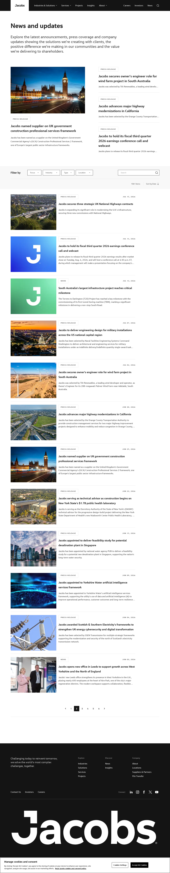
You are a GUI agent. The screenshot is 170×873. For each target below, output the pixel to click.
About (135, 763)
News (107, 763)
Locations (136, 767)
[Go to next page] (104, 708)
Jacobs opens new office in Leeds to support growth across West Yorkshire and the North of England (96, 669)
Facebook (144, 792)
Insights (108, 767)
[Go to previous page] (65, 708)
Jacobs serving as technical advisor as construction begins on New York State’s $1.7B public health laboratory (94, 501)
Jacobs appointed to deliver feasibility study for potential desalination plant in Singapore (92, 543)
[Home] (20, 5)
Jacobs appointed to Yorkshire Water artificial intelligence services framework (92, 585)
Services (82, 772)
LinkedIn (131, 792)
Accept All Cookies (139, 865)
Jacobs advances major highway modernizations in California (94, 414)
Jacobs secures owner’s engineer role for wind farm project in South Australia (94, 374)
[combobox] (34, 172)
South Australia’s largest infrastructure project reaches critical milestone (95, 290)
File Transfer (138, 776)
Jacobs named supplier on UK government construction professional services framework (91, 459)
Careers (41, 792)
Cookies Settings (120, 865)
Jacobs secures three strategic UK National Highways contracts (95, 204)
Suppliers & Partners (141, 772)
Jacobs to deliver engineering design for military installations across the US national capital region (95, 332)
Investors (29, 792)
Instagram (137, 792)
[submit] (156, 172)
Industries (82, 763)
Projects (82, 776)
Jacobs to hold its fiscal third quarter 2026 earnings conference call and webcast (96, 248)
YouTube (156, 792)
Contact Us (16, 792)
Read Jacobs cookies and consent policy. (70, 868)
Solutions (82, 767)
